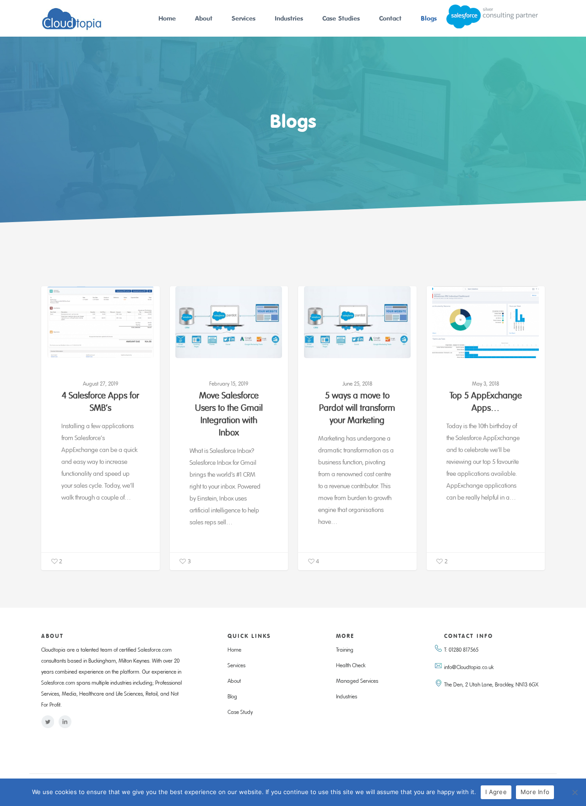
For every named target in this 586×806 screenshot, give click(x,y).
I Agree (496, 791)
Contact (390, 18)
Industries (289, 18)
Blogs (429, 18)
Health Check (350, 666)
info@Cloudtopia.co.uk (469, 667)
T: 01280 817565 (461, 650)
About (203, 18)
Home (167, 18)
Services (243, 18)
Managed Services (357, 681)
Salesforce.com (155, 650)
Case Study (240, 712)
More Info (535, 791)
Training (344, 650)
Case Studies (341, 18)
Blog (232, 697)
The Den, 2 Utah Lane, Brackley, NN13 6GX (491, 685)
